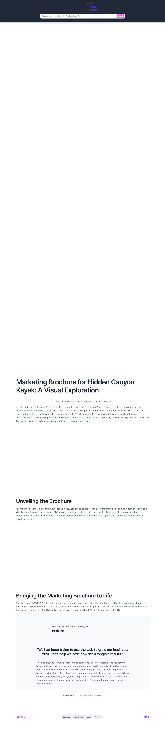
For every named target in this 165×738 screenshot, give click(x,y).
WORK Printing (41, 603)
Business (66, 717)
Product (98, 717)
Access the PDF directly (88, 610)
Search (120, 16)
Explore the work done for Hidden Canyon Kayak (82, 695)
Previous (20, 717)
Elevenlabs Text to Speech (78, 401)
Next (146, 717)
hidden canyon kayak (82, 717)
